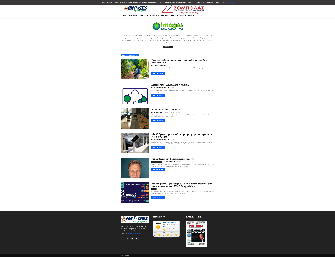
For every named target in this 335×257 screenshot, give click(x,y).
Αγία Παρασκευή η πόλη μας (157, 161)
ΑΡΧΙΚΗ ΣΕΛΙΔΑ (168, 46)
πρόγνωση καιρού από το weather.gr (166, 237)
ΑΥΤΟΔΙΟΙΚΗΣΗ (153, 16)
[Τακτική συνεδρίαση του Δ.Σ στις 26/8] (135, 118)
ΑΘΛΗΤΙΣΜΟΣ (143, 16)
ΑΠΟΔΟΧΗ (230, 2)
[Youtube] (137, 238)
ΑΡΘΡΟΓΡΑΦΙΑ (132, 16)
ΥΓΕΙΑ (153, 65)
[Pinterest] (127, 238)
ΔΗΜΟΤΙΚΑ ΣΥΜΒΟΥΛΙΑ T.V (156, 112)
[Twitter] (132, 238)
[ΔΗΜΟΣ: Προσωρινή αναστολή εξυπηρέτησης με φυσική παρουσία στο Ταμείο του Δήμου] (135, 143)
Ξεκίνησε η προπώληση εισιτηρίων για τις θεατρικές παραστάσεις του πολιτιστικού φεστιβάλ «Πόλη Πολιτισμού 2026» (181, 185)
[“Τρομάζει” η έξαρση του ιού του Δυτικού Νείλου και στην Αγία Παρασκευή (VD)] (135, 69)
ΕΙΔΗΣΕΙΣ (124, 16)
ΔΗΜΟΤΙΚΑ (164, 16)
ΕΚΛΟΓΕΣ (182, 16)
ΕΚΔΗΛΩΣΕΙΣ (173, 16)
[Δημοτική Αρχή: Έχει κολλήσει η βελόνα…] (135, 93)
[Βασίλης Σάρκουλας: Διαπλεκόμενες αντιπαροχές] (135, 168)
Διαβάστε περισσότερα (158, 73)
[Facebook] (122, 238)
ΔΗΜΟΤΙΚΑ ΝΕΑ (154, 87)
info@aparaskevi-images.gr (134, 233)
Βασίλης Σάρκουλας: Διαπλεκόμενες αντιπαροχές (172, 158)
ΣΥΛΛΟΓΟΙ (190, 16)
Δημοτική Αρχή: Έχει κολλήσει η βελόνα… (170, 84)
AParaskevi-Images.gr (161, 65)
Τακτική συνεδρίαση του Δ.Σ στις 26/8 (167, 109)
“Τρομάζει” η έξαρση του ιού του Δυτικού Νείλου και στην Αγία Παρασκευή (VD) (179, 61)
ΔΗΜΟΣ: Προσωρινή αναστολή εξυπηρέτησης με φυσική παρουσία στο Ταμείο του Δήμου (182, 135)
